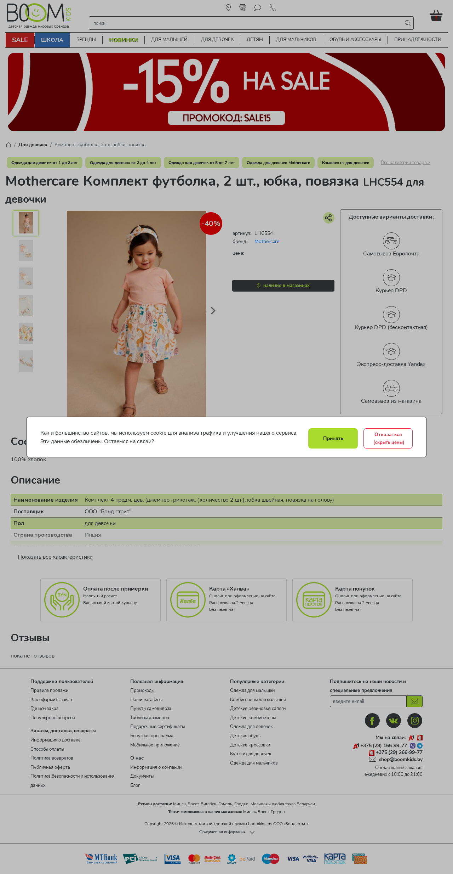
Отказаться (389, 438)
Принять (333, 438)
